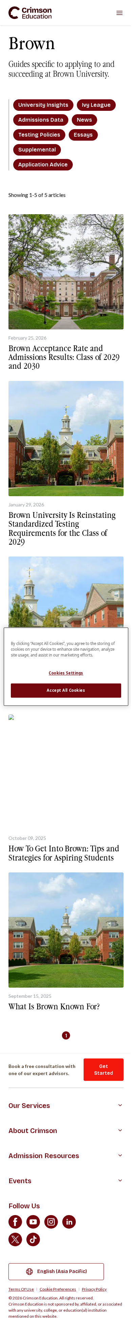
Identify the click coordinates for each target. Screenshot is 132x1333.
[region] (66, 666)
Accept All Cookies (66, 690)
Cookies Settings (66, 672)
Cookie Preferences (58, 1289)
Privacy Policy (94, 1289)
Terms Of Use (21, 1289)
